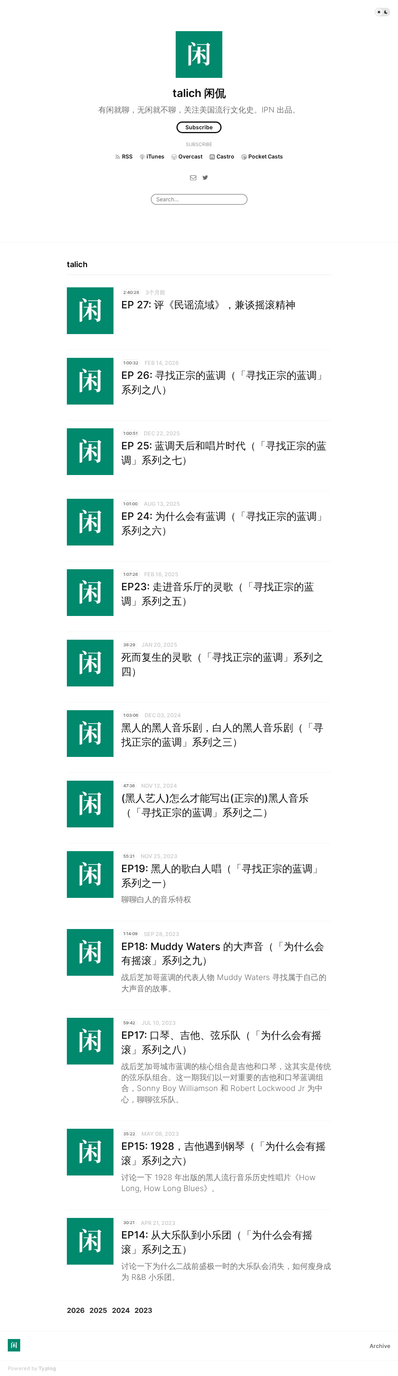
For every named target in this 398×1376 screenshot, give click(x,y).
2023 (143, 1310)
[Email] (193, 176)
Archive (380, 1346)
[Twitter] (205, 176)
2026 (76, 1310)
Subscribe (199, 127)
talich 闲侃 (199, 93)
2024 (121, 1310)
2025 (98, 1310)
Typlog (47, 1368)
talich (77, 264)
